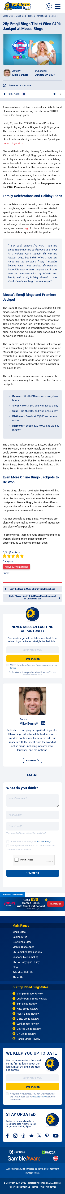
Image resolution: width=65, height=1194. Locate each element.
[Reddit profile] (31, 1135)
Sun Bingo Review (27, 1003)
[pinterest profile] (47, 1135)
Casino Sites (19, 936)
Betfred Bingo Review (29, 1028)
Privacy (43, 1187)
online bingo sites (13, 143)
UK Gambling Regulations (27, 952)
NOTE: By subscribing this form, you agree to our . (33, 666)
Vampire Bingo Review (30, 993)
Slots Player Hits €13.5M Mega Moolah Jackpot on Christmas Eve (32, 597)
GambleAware (24, 1158)
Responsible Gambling (25, 957)
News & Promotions (37, 16)
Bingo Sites (8, 16)
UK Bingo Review (26, 1033)
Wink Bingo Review (28, 1023)
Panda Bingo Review (28, 1038)
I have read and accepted (30, 842)
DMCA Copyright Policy (26, 962)
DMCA (48, 1152)
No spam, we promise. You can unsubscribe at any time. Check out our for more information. (32, 1096)
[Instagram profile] (15, 1135)
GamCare (17, 1152)
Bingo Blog (21, 16)
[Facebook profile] (7, 1135)
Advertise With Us (22, 972)
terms (13, 668)
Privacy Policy (44, 842)
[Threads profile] (23, 1135)
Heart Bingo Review (28, 1013)
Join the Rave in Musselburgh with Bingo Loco (32, 589)
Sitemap (52, 1187)
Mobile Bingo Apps (23, 947)
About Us (17, 977)
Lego (26, 228)
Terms (35, 1187)
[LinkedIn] (43, 723)
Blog (15, 967)
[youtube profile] (56, 1135)
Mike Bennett (20, 74)
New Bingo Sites (22, 942)
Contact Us (24, 1187)
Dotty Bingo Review (28, 1018)
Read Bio (31, 760)
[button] (49, 6)
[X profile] (39, 1135)
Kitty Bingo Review (27, 1008)
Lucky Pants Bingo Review (32, 998)
